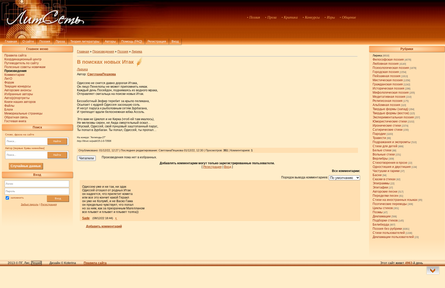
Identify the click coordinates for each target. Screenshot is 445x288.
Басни (377, 175)
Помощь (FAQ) (131, 41)
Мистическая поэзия (388, 80)
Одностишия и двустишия (392, 167)
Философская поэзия (388, 59)
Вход (58, 198)
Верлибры (380, 158)
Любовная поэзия (386, 63)
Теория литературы (84, 41)
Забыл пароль (29, 204)
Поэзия (44, 41)
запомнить (17, 197)
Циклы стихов (383, 208)
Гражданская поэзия (388, 84)
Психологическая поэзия (391, 68)
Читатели (86, 158)
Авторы (110, 41)
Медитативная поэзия (389, 96)
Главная (11, 41)
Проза (60, 41)
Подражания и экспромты (391, 142)
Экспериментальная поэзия (393, 117)
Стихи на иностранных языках (395, 200)
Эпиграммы (381, 183)
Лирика (377, 55)
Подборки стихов (385, 220)
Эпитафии (380, 187)
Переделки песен (385, 196)
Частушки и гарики (386, 171)
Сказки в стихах (384, 179)
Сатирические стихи (388, 129)
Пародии (379, 134)
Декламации (382, 216)
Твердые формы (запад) (390, 109)
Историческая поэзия (388, 88)
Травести (379, 138)
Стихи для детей (385, 146)
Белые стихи (382, 150)
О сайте (28, 41)
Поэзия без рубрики (387, 229)
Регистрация (157, 41)
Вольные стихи (384, 154)
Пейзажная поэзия (386, 76)
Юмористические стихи (390, 121)
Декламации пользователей (393, 237)
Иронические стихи (387, 125)
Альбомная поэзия (386, 105)
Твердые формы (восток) (391, 113)
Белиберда (381, 224)
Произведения (103, 51)
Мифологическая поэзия (391, 92)
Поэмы (378, 212)
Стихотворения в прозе (390, 162)
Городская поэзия (386, 72)
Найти (57, 141)
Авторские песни (385, 191)
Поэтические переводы (390, 204)
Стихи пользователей (389, 233)
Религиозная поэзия (388, 101)
